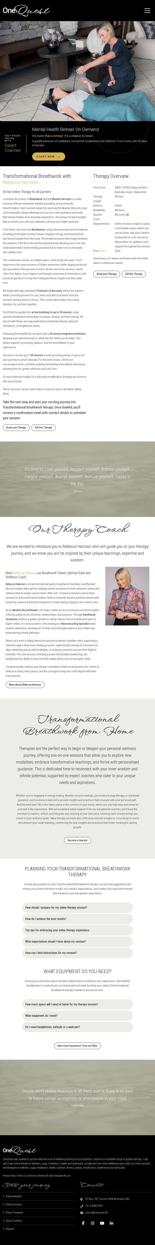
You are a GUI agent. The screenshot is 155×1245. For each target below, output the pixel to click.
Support (10, 1228)
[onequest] (26, 10)
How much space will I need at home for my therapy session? (61, 1004)
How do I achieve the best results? (45, 919)
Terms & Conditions (26, 1176)
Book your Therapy (16, 427)
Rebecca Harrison (20, 182)
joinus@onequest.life (96, 1212)
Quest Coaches (14, 1220)
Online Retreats (14, 1196)
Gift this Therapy (43, 427)
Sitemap (42, 1176)
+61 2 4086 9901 (94, 1205)
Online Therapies (14, 1212)
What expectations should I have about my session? (55, 941)
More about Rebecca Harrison (25, 684)
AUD (102, 251)
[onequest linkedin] (112, 1224)
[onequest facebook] (84, 1224)
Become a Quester (78, 840)
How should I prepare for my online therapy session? (56, 907)
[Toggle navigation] (147, 10)
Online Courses (14, 1204)
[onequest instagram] (93, 1224)
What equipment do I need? (41, 1015)
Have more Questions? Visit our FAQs (77, 1045)
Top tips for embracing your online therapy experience (57, 930)
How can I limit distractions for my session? (51, 953)
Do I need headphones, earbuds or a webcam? (52, 1027)
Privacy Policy (9, 1176)
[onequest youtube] (103, 1224)
